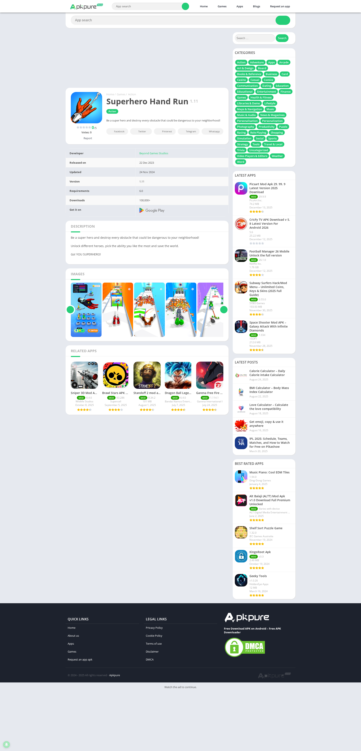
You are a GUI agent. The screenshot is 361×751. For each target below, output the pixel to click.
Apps (239, 6)
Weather (277, 156)
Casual (254, 80)
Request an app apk (80, 659)
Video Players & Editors (252, 156)
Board (262, 68)
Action (132, 94)
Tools (256, 144)
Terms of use (154, 643)
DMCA (150, 659)
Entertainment (266, 91)
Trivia (241, 150)
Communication (247, 86)
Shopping (277, 132)
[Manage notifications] (6, 744)
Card (285, 74)
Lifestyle (269, 103)
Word (240, 162)
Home (203, 6)
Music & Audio (246, 115)
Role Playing (258, 132)
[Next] (224, 310)
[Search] (185, 6)
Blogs (256, 6)
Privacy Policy (154, 628)
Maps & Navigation (249, 109)
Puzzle (283, 127)
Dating (266, 86)
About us (73, 636)
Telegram (191, 131)
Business (271, 74)
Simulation (244, 138)
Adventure (257, 62)
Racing (241, 132)
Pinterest (167, 131)
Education (282, 86)
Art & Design (245, 68)
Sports (272, 138)
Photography (245, 127)
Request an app (279, 6)
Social (260, 138)
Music (270, 109)
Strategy (242, 144)
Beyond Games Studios (153, 153)
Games (221, 6)
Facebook (119, 131)
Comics (268, 80)
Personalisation (247, 121)
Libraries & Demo (248, 103)
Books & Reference (249, 74)
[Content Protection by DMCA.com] (245, 657)
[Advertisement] (125, 721)
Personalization (272, 121)
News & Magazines (272, 115)
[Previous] (70, 310)
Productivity (267, 127)
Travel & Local (273, 144)
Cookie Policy (154, 636)
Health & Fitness (261, 97)
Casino (241, 80)
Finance (286, 91)
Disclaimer (152, 651)
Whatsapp (214, 131)
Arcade (284, 62)
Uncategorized (258, 150)
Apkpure (114, 675)
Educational (245, 91)
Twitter (142, 131)
